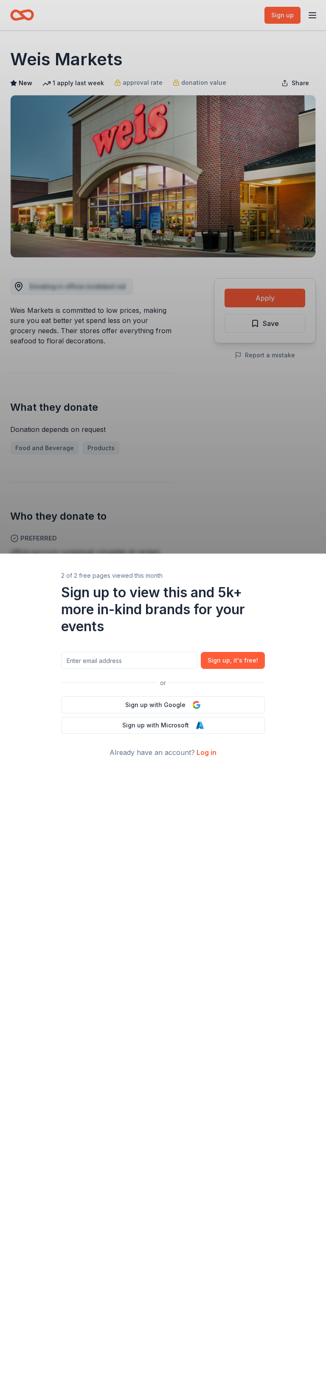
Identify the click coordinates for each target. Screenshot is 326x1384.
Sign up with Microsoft (155, 725)
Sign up (233, 660)
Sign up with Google (155, 704)
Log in (206, 752)
